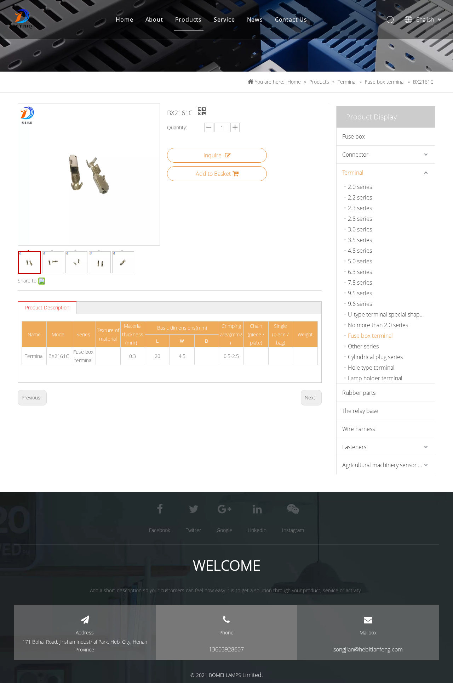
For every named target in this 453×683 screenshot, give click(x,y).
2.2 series (360, 197)
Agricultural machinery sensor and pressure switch (388, 465)
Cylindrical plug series (375, 357)
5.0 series (360, 261)
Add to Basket (213, 174)
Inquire (212, 155)
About (154, 19)
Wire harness (358, 429)
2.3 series (360, 208)
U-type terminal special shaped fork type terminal (391, 314)
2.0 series (360, 187)
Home (124, 19)
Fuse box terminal (370, 336)
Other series (363, 346)
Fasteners (354, 447)
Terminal (352, 173)
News (255, 19)
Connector (355, 154)
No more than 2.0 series (378, 325)
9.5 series (360, 293)
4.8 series (360, 250)
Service (224, 19)
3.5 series (360, 240)
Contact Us (291, 19)
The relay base (360, 411)
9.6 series (360, 304)
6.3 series (360, 272)
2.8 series (360, 219)
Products (188, 19)
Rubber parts (358, 393)
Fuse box (353, 136)
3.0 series (360, 229)
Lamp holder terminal (375, 378)
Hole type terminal (371, 367)
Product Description (47, 307)
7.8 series (360, 282)
